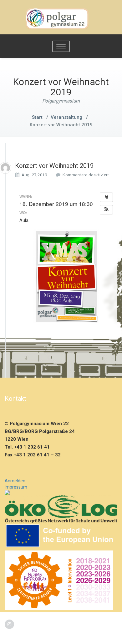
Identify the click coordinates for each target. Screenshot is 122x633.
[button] (106, 209)
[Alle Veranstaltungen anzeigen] (106, 197)
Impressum (16, 487)
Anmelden (15, 480)
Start (37, 117)
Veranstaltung (66, 117)
